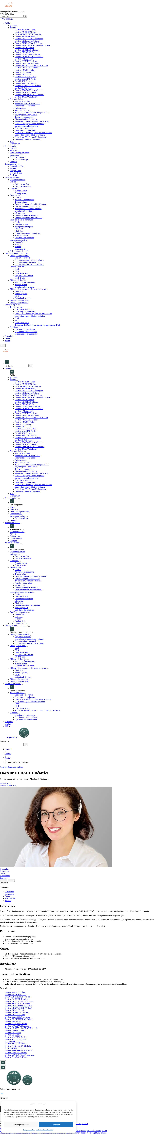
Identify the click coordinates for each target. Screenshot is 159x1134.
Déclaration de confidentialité (44, 1130)
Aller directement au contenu (11, 767)
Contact (98, 1131)
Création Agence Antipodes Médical (14, 1133)
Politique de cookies (29, 1130)
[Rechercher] (25, 16)
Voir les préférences (21, 1125)
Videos (104, 1131)
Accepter (56, 1125)
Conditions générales (65, 1133)
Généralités (4, 869)
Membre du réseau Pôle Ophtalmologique (90, 1133)
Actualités (91, 1131)
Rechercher (4, 742)
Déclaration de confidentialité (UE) (43, 1133)
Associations (5, 876)
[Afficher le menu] (3, 345)
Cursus (2, 873)
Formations (4, 871)
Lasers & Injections (78, 1131)
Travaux (3, 878)
